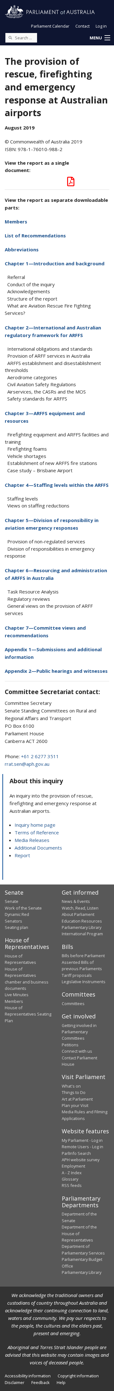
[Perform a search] (10, 37)
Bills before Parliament (83, 955)
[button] (100, 38)
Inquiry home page (35, 825)
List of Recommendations (35, 235)
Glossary (70, 1179)
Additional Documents (38, 848)
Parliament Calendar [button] (50, 26)
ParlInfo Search (76, 1153)
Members (16, 221)
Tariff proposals (77, 975)
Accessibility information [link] (28, 1376)
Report (22, 855)
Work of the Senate (23, 908)
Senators (13, 921)
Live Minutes (16, 994)
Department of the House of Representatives (79, 1233)
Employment (73, 1166)
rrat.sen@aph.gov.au (27, 764)
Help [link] (61, 1382)
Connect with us (77, 1051)
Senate (11, 901)
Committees (73, 1003)
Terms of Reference (37, 832)
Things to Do (74, 1092)
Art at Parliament (77, 1099)
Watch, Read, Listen (80, 908)
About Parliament (78, 914)
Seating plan (16, 927)
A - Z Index (72, 1173)
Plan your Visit (75, 1105)
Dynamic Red (17, 914)
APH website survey (80, 1159)
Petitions (70, 1045)
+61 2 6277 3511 (40, 756)
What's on (71, 1086)
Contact (82, 26)
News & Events (76, 901)
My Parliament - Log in (82, 1140)
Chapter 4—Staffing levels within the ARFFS (57, 485)
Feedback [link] (40, 1382)
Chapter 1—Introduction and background (54, 263)
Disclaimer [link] (14, 1382)
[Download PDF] (71, 183)
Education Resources (82, 921)
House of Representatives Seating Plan (28, 1014)
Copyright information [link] (78, 1376)
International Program (82, 934)
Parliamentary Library (81, 927)
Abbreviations (22, 249)
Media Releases (32, 840)
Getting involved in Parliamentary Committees (79, 1032)
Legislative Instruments (83, 981)
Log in (101, 26)
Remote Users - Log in (82, 1146)
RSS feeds (72, 1185)
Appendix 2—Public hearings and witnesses (56, 671)
